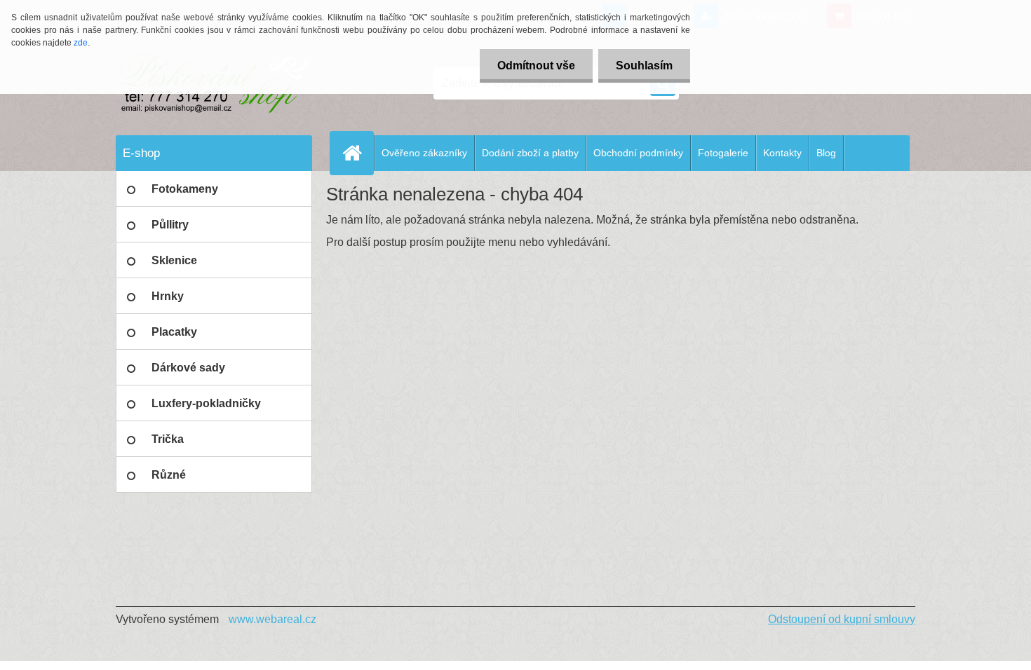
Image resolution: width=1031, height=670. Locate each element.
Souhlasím (644, 65)
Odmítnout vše (536, 65)
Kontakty (782, 152)
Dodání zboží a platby (530, 152)
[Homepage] (358, 152)
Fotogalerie (723, 152)
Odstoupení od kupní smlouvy (841, 619)
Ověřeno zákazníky (424, 152)
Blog (826, 152)
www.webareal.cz (272, 619)
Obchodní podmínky (638, 152)
